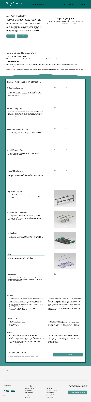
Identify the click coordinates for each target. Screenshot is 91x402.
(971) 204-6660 (9, 391)
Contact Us (69, 354)
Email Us (5, 395)
